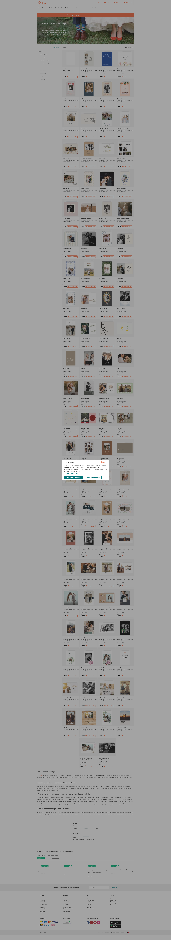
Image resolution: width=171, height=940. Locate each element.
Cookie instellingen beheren (92, 477)
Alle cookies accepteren (73, 477)
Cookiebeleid (67, 473)
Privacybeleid (74, 473)
